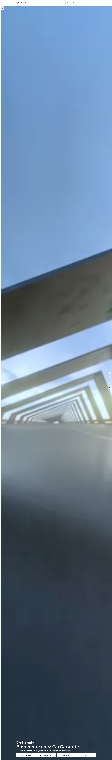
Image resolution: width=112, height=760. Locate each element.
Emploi (57, 3)
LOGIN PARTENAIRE (26, 755)
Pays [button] (62, 3)
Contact (52, 3)
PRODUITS (66, 755)
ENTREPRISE (86, 755)
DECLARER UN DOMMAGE (46, 755)
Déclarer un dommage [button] (42, 3)
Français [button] (69, 3)
